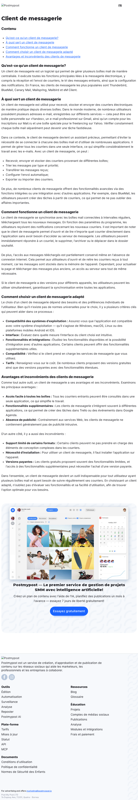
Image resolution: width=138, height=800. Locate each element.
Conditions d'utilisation (16, 762)
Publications (79, 719)
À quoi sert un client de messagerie (30, 42)
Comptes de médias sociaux (90, 714)
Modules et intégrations (87, 729)
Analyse (6, 706)
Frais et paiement (82, 734)
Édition (6, 692)
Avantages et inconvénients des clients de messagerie (43, 56)
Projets (75, 709)
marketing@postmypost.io (39, 791)
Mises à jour (9, 734)
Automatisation (11, 696)
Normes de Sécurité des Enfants (23, 771)
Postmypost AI (11, 716)
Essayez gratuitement (69, 611)
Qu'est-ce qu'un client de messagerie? (32, 37)
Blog (74, 692)
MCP (4, 749)
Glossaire (77, 696)
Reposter (7, 711)
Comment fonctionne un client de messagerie (37, 47)
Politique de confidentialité (19, 767)
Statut (5, 739)
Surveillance (9, 701)
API (3, 744)
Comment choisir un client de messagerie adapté (39, 52)
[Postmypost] (17, 5)
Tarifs (5, 729)
